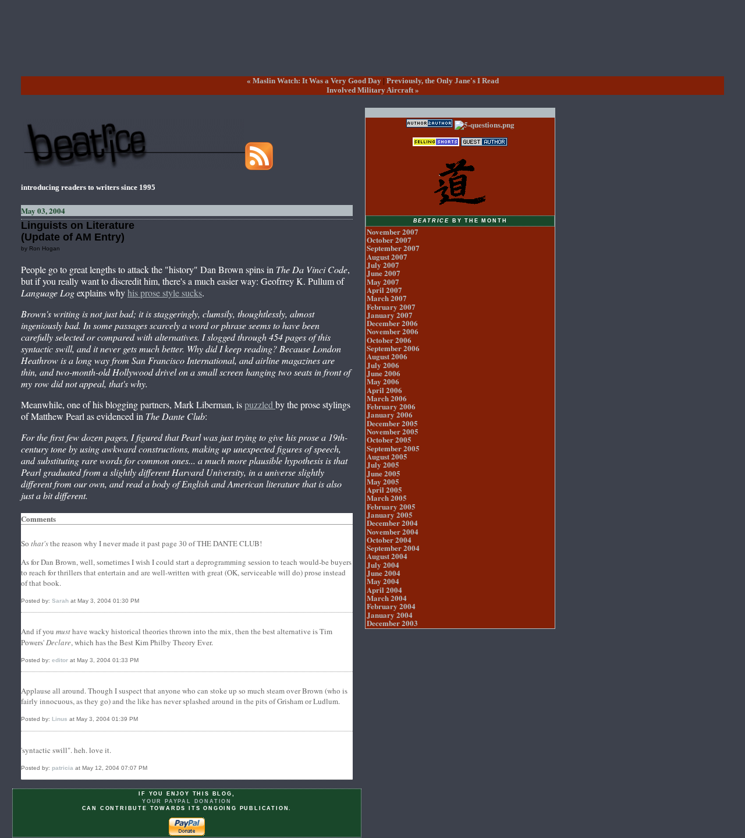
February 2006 (391, 406)
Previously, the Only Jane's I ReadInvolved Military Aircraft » (413, 85)
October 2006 (389, 339)
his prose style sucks (164, 293)
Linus (60, 719)
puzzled (259, 404)
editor (60, 660)
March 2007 (387, 297)
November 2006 (392, 331)
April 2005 (384, 489)
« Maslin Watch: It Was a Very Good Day (314, 80)
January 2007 (390, 314)
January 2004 (390, 614)
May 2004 (383, 580)
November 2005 (392, 431)
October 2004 (389, 539)
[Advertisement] (372, 47)
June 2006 (383, 373)
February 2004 (391, 605)
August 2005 (387, 456)
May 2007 (383, 281)
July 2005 (383, 464)
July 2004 (383, 564)
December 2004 (392, 522)
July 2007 (383, 264)
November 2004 (392, 531)
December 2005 (392, 423)
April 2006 (384, 389)
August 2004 (387, 555)
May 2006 (383, 381)
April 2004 (384, 589)
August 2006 (387, 356)
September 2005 (393, 448)
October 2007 (389, 239)
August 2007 (387, 256)
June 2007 (383, 272)
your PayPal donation (187, 801)
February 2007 (391, 306)
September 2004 (393, 547)
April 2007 (384, 289)
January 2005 (390, 514)
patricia (62, 768)
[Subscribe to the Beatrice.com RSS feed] (259, 167)
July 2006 (383, 364)
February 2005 (391, 506)
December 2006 (392, 322)
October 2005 (389, 439)
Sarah (60, 600)
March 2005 (387, 497)
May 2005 (383, 481)
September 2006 (393, 347)
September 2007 (393, 247)
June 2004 (383, 572)
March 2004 (387, 597)
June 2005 (383, 473)
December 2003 (392, 622)
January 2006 (390, 414)
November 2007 (392, 231)
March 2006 (387, 398)
